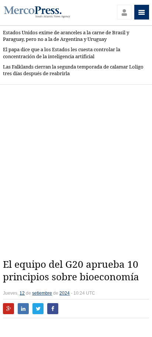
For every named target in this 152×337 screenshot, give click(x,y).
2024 (64, 293)
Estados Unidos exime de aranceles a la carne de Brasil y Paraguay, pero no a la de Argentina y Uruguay (66, 35)
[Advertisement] (76, 172)
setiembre (42, 293)
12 (22, 293)
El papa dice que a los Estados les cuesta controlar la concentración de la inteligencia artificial (61, 52)
